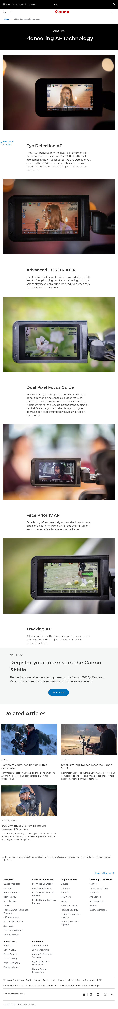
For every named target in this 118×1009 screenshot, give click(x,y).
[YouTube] (112, 994)
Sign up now (59, 692)
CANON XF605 (59, 31)
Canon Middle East (13, 993)
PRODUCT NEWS (9, 820)
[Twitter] (105, 994)
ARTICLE (5, 760)
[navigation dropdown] (112, 12)
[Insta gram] (91, 994)
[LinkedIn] (98, 994)
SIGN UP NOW (16, 655)
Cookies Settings (91, 985)
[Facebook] (84, 994)
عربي (55, 4)
